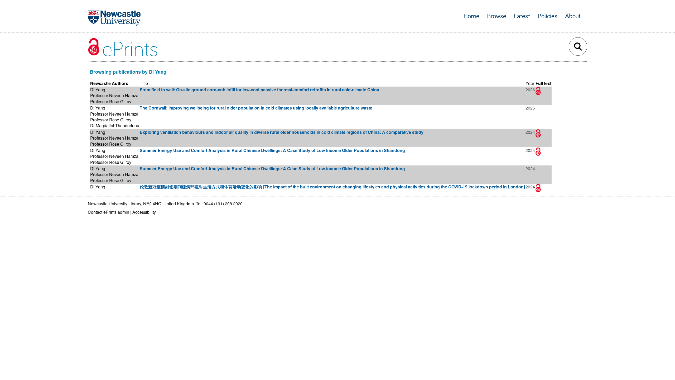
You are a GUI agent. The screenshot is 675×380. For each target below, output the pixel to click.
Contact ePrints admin (108, 212)
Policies (547, 16)
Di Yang (97, 90)
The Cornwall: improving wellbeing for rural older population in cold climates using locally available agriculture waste (256, 108)
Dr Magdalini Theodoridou (114, 125)
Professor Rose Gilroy (110, 101)
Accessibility (144, 212)
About (573, 16)
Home (471, 16)
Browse (496, 16)
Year (529, 83)
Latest (522, 16)
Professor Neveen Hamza (114, 95)
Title (144, 83)
